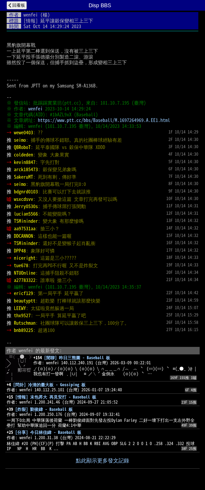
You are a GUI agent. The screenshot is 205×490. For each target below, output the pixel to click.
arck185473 (26, 169)
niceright (25, 257)
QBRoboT (22, 147)
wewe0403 (23, 132)
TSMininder (26, 221)
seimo (20, 139)
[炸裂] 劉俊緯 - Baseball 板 (44, 409)
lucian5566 (26, 213)
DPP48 (20, 250)
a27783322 (25, 280)
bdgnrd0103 (26, 191)
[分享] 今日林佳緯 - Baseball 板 (48, 432)
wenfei (30, 14)
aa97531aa (25, 228)
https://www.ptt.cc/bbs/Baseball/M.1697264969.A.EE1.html (104, 120)
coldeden (23, 154)
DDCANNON (23, 235)
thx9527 (22, 315)
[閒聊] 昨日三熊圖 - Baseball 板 (77, 357)
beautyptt (25, 300)
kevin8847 (25, 162)
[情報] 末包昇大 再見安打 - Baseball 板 (55, 397)
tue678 (21, 265)
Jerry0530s (26, 206)
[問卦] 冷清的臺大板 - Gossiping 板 (49, 384)
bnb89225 (23, 330)
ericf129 (23, 293)
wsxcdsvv (23, 199)
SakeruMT (23, 176)
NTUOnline (25, 272)
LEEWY (20, 308)
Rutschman (25, 322)
